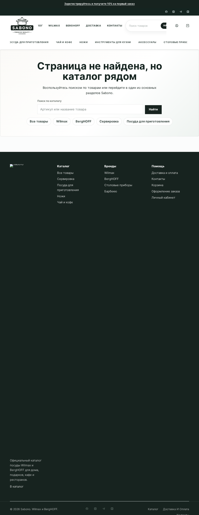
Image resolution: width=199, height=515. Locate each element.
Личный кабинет (163, 197)
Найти (153, 109)
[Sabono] (29, 310)
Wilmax (54, 25)
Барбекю (110, 191)
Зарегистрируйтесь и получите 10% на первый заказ (99, 3)
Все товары (39, 121)
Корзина (157, 185)
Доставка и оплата (165, 173)
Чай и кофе (64, 42)
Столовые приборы (178, 42)
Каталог (153, 509)
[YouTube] (188, 12)
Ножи (83, 42)
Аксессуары (147, 42)
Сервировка (109, 121)
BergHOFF (73, 25)
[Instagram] (173, 12)
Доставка (93, 25)
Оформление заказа (166, 191)
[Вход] (176, 25)
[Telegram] (181, 12)
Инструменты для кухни (113, 42)
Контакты (114, 25)
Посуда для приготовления (28, 42)
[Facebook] (166, 12)
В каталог (17, 486)
